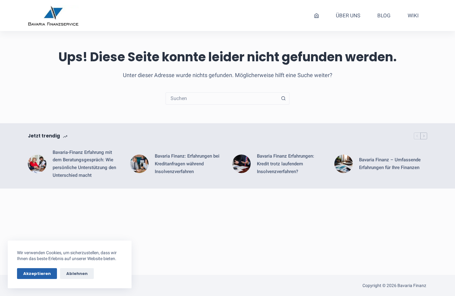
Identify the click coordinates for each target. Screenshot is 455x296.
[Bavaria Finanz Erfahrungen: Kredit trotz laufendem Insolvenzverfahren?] (241, 164)
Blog (384, 15)
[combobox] (221, 98)
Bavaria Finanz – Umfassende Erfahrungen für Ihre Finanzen (390, 163)
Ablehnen (77, 273)
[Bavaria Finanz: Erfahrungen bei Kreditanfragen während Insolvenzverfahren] (139, 164)
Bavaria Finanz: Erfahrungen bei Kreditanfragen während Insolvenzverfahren (187, 163)
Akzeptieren (37, 273)
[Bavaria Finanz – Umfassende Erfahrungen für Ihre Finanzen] (343, 164)
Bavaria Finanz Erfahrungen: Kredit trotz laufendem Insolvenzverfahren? (285, 163)
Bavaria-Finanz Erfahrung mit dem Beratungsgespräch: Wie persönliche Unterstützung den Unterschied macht (84, 164)
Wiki (413, 15)
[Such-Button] (283, 98)
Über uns (348, 15)
